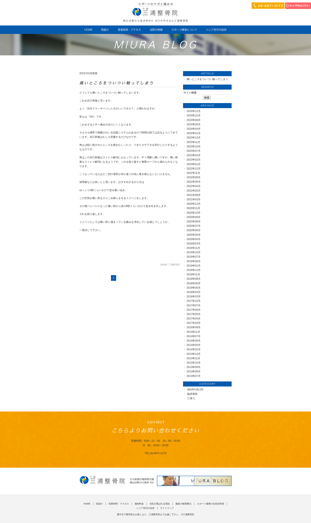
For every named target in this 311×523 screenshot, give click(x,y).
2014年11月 (193, 331)
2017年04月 (194, 318)
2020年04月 (194, 239)
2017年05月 (194, 314)
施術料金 (139, 503)
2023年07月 (194, 150)
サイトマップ (167, 508)
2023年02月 (194, 159)
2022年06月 (194, 181)
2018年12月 (194, 270)
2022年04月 (194, 186)
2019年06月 (194, 261)
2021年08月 (194, 195)
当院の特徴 (156, 29)
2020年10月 (194, 212)
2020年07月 (194, 225)
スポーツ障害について (184, 29)
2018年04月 (194, 292)
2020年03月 (194, 243)
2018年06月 (194, 283)
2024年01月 (194, 133)
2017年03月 (194, 323)
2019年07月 (194, 256)
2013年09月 (194, 367)
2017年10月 (194, 300)
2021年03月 (194, 199)
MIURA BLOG (195, 389)
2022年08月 (194, 177)
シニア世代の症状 (216, 29)
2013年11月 (193, 358)
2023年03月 (194, 155)
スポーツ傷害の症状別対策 (210, 503)
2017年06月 (194, 309)
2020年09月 (194, 217)
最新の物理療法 (183, 503)
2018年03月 (194, 296)
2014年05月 (194, 345)
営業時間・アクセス (129, 29)
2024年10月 (194, 115)
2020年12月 (194, 203)
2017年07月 (194, 305)
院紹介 (105, 29)
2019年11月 (193, 248)
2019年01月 (194, 265)
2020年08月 (194, 221)
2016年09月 (194, 327)
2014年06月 (194, 340)
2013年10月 (194, 362)
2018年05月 (194, 287)
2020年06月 (194, 230)
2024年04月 (194, 128)
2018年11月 (193, 274)
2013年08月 (194, 371)
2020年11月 (193, 208)
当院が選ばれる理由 (159, 503)
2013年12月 (194, 354)
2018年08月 (194, 278)
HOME (88, 29)
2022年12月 (194, 168)
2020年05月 (194, 234)
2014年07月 (194, 336)
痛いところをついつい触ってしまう (116, 83)
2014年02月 (194, 349)
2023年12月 (194, 137)
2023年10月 (194, 146)
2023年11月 (193, 142)
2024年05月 (194, 124)
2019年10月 (194, 252)
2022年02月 (194, 190)
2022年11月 (193, 173)
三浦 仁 (191, 398)
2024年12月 (194, 111)
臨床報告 (192, 393)
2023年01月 (194, 164)
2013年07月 (194, 376)
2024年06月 (194, 120)
